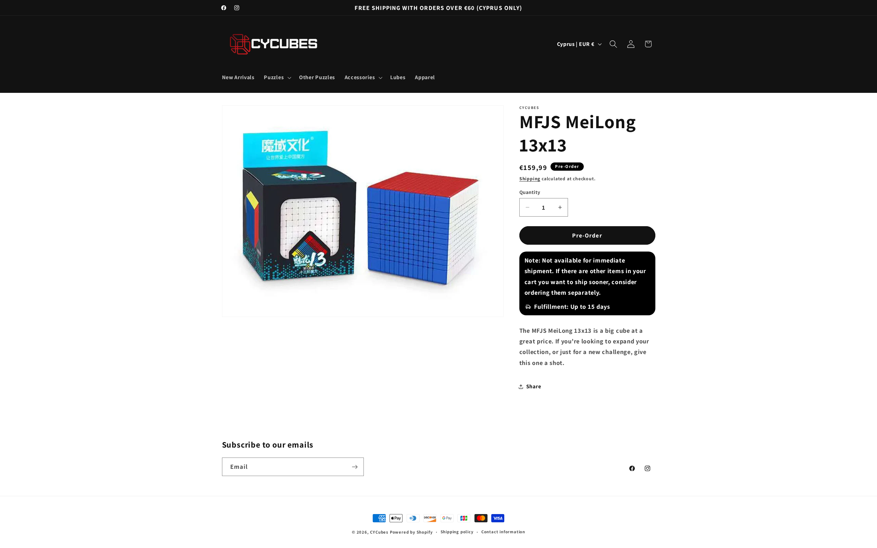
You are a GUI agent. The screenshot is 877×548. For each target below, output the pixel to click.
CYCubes (379, 532)
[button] (277, 77)
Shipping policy (457, 532)
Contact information (503, 532)
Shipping (529, 178)
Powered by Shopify (411, 532)
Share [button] (533, 386)
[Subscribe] (354, 467)
